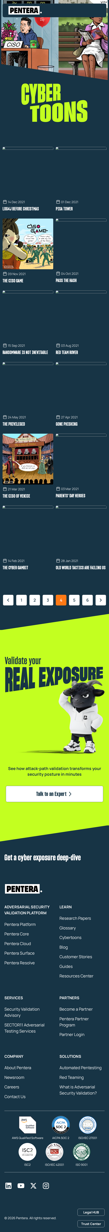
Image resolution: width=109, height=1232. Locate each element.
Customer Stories (75, 956)
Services (13, 997)
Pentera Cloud (17, 943)
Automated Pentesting (80, 1067)
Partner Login (71, 1034)
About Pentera (17, 1067)
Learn (65, 906)
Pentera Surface (19, 953)
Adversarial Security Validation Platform (27, 910)
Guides (66, 966)
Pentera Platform (20, 924)
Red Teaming (71, 1077)
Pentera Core (16, 934)
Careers (11, 1087)
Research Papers (75, 918)
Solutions (70, 1056)
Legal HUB (91, 1212)
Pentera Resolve (19, 963)
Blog (63, 947)
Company (13, 1056)
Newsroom (14, 1077)
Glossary (67, 928)
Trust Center (91, 1224)
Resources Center (76, 976)
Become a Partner (76, 1009)
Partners (69, 997)
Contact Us (15, 1096)
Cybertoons (70, 937)
